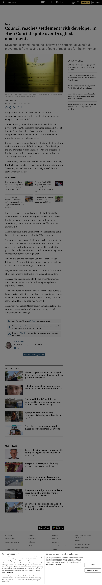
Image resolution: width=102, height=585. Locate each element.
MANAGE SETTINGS (92, 570)
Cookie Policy (9, 572)
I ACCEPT (92, 565)
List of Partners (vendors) (53, 564)
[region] (51, 568)
